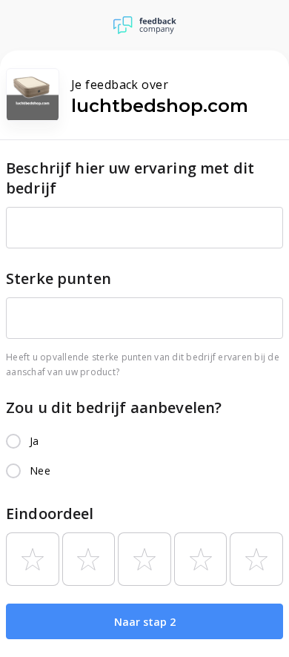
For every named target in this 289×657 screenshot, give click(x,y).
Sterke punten (58, 278)
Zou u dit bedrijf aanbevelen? (114, 407)
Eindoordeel (50, 514)
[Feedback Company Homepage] (144, 25)
